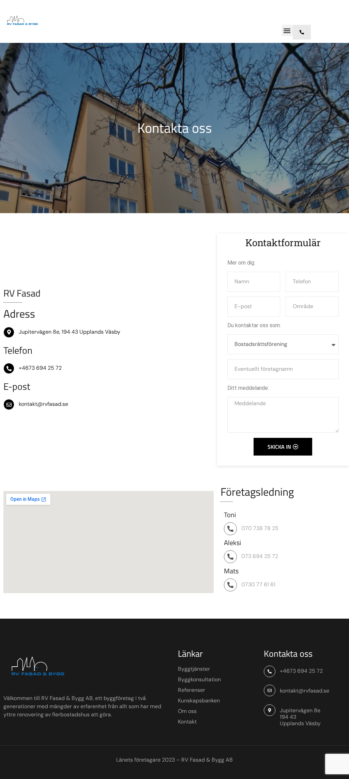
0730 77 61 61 (258, 584)
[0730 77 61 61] (230, 584)
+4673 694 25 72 (40, 367)
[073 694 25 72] (230, 556)
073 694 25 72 (259, 556)
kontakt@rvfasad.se (43, 404)
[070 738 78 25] (230, 528)
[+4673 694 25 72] (8, 368)
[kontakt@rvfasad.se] (8, 404)
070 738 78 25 (259, 528)
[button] (287, 30)
